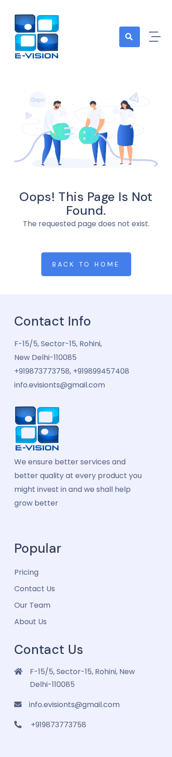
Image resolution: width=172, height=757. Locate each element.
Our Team (32, 605)
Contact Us (34, 588)
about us (30, 621)
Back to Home (86, 264)
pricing (26, 572)
